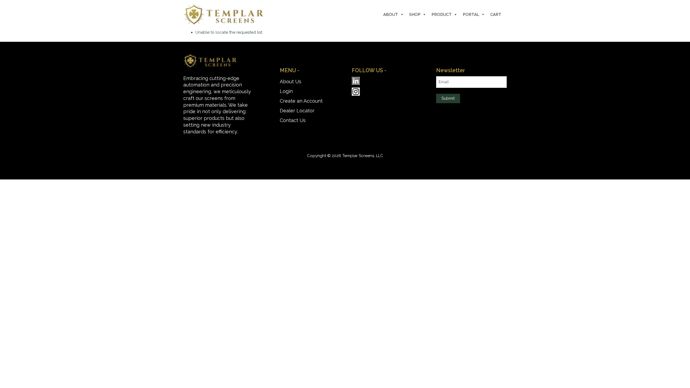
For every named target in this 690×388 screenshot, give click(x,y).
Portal (471, 14)
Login (286, 91)
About (390, 14)
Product (442, 14)
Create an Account (301, 101)
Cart (495, 14)
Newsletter (450, 70)
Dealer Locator (297, 110)
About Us (290, 81)
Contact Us (293, 120)
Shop (414, 14)
